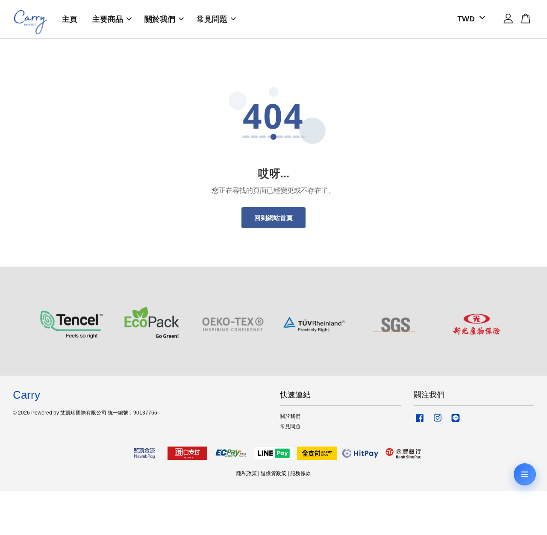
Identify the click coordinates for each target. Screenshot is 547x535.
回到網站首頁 (273, 217)
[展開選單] (525, 474)
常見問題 (212, 19)
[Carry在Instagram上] (438, 422)
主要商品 (107, 19)
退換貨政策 (273, 473)
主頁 (69, 19)
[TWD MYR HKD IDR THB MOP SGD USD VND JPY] (469, 19)
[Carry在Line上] (456, 422)
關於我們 (159, 19)
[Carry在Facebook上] (420, 422)
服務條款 (300, 473)
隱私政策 (246, 473)
